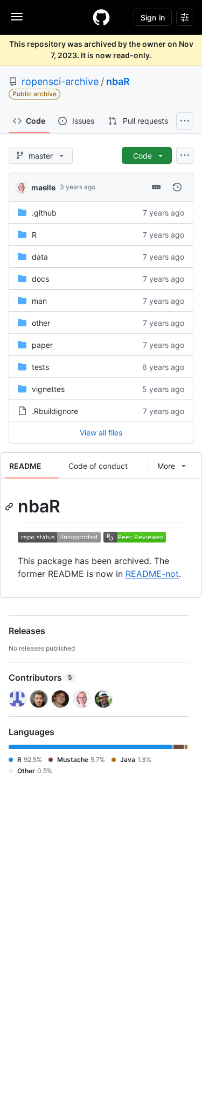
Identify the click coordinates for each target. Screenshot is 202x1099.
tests (40, 367)
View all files (101, 432)
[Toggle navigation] (17, 17)
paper (42, 344)
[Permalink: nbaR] (10, 506)
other (41, 322)
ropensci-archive (60, 81)
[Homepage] (101, 17)
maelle (43, 187)
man (39, 300)
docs (40, 278)
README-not (152, 573)
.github (44, 212)
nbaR (118, 81)
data (40, 256)
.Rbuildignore (55, 411)
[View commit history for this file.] (177, 187)
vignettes (48, 389)
